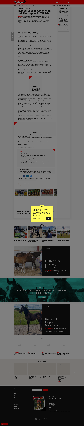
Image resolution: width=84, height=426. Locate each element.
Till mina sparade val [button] (36, 218)
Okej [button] (48, 218)
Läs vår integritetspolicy (37, 215)
